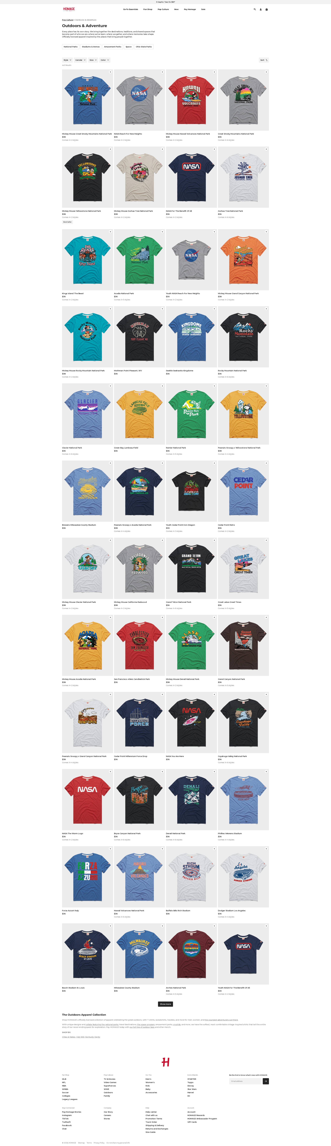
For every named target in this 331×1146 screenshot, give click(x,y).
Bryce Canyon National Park (127, 833)
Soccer (65, 1092)
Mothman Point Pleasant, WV (128, 370)
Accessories (151, 1092)
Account (191, 1112)
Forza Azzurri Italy (70, 910)
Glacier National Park (72, 448)
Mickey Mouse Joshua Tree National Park (133, 211)
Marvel (190, 1092)
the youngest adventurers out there (221, 1020)
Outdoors (108, 1092)
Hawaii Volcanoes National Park (129, 910)
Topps (190, 1082)
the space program (146, 1024)
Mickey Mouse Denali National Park (182, 679)
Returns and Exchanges (157, 1129)
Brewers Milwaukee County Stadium (79, 525)
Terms (89, 1143)
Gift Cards (192, 1122)
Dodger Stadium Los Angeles (231, 910)
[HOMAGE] (69, 9)
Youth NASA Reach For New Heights (183, 293)
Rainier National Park (176, 448)
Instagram (67, 1115)
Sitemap (81, 1143)
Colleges (66, 1096)
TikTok (65, 1119)
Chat (64, 1129)
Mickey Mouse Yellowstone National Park (81, 211)
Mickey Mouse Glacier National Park (79, 602)
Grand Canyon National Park (231, 679)
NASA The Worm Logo (72, 833)
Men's (148, 1079)
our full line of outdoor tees (142, 1027)
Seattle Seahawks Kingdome (179, 370)
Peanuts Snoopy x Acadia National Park (132, 525)
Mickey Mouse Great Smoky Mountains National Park (87, 134)
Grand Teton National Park (178, 602)
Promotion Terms (154, 1119)
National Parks (71, 47)
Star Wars (192, 1089)
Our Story (108, 1112)
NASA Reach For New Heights (128, 134)
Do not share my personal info (118, 1143)
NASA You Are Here (175, 756)
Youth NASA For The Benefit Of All (234, 988)
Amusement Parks (112, 47)
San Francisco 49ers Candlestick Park (132, 679)
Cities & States (68, 1037)
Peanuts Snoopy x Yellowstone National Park (239, 448)
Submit (265, 1081)
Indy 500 (80, 1037)
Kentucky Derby (92, 1037)
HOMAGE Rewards (196, 1115)
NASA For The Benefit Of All (179, 211)
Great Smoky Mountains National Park (236, 134)
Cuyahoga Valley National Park (232, 756)
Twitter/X (66, 1122)
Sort (262, 60)
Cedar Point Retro (226, 525)
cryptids (177, 1024)
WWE (106, 1089)
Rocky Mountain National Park (232, 370)
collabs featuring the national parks (102, 1024)
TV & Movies (109, 1079)
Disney (190, 1086)
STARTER (191, 1079)
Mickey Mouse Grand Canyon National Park (238, 293)
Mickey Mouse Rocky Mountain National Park (83, 370)
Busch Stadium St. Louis (73, 988)
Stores (107, 1119)
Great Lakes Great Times (229, 602)
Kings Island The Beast (73, 293)
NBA (64, 1086)
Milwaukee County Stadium (127, 988)
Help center (151, 1112)
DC (188, 1096)
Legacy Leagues (69, 1099)
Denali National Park (175, 833)
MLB (64, 1079)
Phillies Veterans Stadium (230, 833)
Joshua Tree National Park (230, 211)
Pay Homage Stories (71, 1112)
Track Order (151, 1122)
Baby (148, 1089)
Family (107, 1096)
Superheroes (110, 1086)
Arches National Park (176, 988)
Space (128, 47)
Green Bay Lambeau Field (126, 448)
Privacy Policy (99, 1143)
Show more (165, 1004)
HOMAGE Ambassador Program (202, 1119)
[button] (266, 9)
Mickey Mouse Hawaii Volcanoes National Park (188, 134)
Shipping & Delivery (155, 1125)
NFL (64, 1082)
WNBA (65, 1089)
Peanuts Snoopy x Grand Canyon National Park (84, 756)
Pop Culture (67, 20)
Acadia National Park (124, 293)
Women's (150, 1082)
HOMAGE (72, 1143)
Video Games (110, 1082)
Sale (203, 9)
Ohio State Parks (144, 47)
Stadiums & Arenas (91, 47)
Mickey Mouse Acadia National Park (79, 679)
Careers (107, 1115)
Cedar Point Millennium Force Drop (130, 756)
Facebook (67, 1125)
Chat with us (151, 1115)
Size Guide (150, 1132)
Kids (148, 1086)
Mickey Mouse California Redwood (130, 602)
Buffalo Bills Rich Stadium (178, 910)
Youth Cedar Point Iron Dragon (180, 525)
